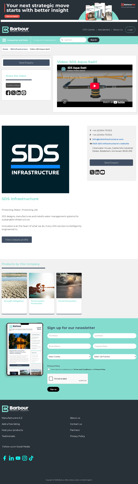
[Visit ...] (14, 285)
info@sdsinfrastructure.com (107, 139)
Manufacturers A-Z (12, 418)
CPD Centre (88, 29)
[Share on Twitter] (13, 92)
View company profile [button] (16, 239)
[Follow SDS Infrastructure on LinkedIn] (97, 172)
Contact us (76, 424)
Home (5, 49)
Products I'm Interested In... (45, 40)
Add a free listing (11, 424)
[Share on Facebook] (8, 92)
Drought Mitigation (14, 301)
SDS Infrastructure (19, 49)
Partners (75, 430)
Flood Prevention (67, 301)
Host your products (12, 430)
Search (94, 40)
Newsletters (104, 29)
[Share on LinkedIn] (18, 92)
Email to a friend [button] (13, 85)
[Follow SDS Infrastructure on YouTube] (102, 172)
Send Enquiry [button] (26, 62)
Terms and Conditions (82, 369)
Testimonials (8, 436)
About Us (118, 29)
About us (75, 418)
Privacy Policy (53, 366)
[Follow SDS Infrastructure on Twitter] (92, 172)
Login (130, 29)
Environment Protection (37, 302)
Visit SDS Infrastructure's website (110, 143)
